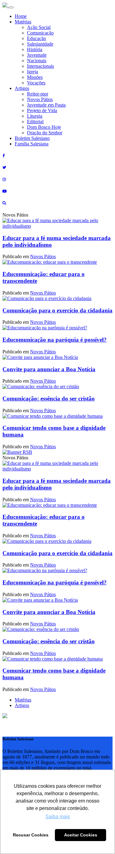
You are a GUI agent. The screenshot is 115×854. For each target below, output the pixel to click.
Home (21, 16)
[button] (4, 716)
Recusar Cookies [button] (30, 834)
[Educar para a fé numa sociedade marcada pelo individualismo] (57, 226)
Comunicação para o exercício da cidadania (57, 310)
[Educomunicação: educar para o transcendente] (49, 262)
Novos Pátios (40, 99)
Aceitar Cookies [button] (80, 834)
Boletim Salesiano (32, 138)
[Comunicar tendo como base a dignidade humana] (52, 416)
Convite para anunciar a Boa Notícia (48, 369)
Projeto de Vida (42, 110)
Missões (35, 77)
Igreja (32, 71)
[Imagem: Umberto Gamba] (40, 386)
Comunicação (40, 32)
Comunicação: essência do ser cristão (48, 398)
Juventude (37, 55)
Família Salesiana (31, 143)
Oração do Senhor (44, 132)
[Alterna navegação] (11, 7)
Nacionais (36, 60)
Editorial (35, 121)
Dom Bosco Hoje (44, 127)
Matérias (23, 21)
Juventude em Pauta (46, 105)
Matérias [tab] (23, 699)
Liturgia (34, 116)
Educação (36, 38)
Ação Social (39, 27)
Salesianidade (40, 44)
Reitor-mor (37, 93)
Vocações (36, 82)
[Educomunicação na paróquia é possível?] (44, 327)
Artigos (22, 88)
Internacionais (40, 66)
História (34, 49)
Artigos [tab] (22, 705)
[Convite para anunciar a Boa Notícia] (40, 357)
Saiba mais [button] (57, 816)
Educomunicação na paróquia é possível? (54, 339)
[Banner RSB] (17, 452)
